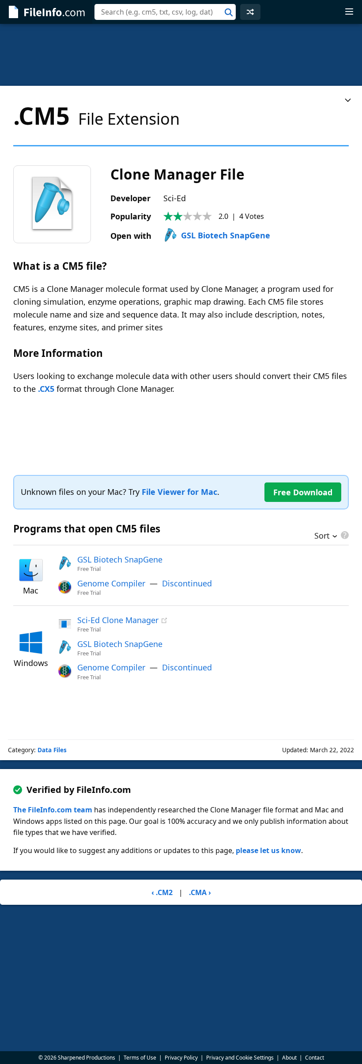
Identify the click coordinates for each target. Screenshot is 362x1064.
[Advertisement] (181, 55)
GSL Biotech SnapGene (225, 235)
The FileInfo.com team (52, 810)
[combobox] (165, 12)
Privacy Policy (181, 1057)
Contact (314, 1057)
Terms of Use (140, 1057)
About (289, 1057)
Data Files (52, 750)
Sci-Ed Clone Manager (117, 620)
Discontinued (187, 583)
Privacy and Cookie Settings (240, 1057)
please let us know (268, 850)
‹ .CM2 (162, 892)
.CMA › (200, 892)
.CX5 (46, 388)
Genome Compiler (111, 583)
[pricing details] (344, 535)
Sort (322, 536)
